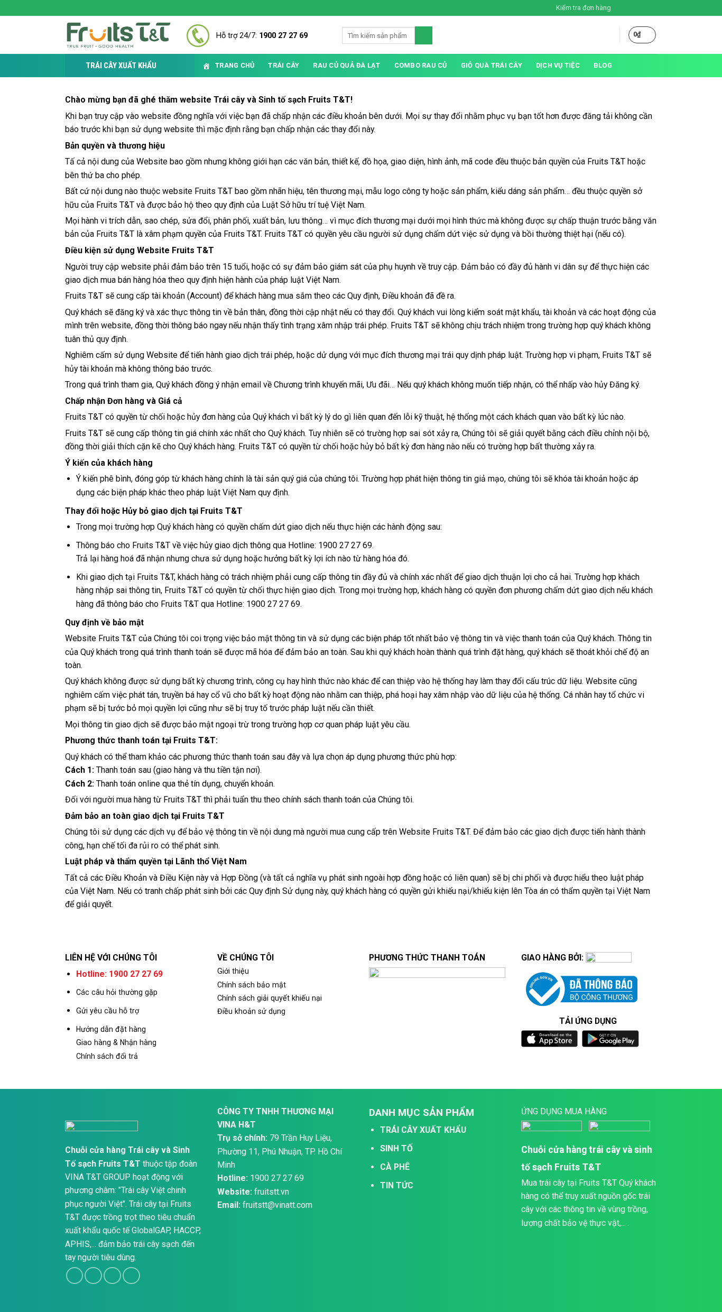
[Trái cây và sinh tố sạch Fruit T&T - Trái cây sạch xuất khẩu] (118, 35)
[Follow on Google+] (131, 1276)
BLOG (603, 65)
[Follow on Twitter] (642, 8)
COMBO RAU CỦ (420, 65)
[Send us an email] (652, 8)
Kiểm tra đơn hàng (583, 8)
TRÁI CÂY (283, 65)
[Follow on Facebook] (622, 8)
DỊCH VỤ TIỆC (558, 65)
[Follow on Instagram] (632, 8)
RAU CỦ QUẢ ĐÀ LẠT (346, 65)
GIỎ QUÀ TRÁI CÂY (491, 65)
